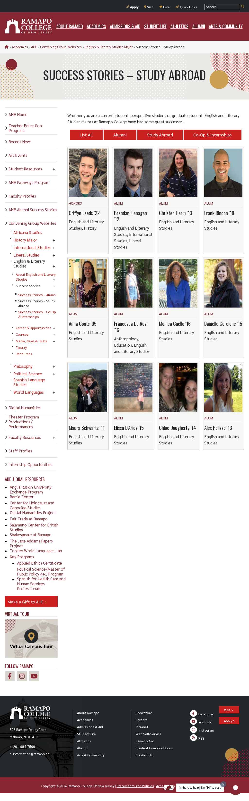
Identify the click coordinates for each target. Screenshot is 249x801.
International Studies (32, 247)
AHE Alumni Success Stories (33, 209)
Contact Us (144, 755)
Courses (22, 334)
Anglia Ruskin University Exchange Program (31, 489)
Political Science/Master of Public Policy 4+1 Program (41, 571)
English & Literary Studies (29, 263)
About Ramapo (88, 712)
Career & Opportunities (33, 327)
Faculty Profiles (22, 195)
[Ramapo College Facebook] (11, 676)
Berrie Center (22, 496)
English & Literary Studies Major (109, 46)
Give (166, 7)
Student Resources (25, 168)
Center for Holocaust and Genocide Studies (32, 505)
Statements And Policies (135, 786)
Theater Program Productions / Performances (24, 421)
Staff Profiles (20, 450)
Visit (150, 7)
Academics (20, 46)
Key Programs (22, 556)
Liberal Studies (26, 254)
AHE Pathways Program (29, 182)
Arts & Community (90, 755)
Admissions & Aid (90, 727)
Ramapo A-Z (145, 741)
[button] (235, 787)
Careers (141, 720)
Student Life (86, 734)
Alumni (120, 134)
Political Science (27, 373)
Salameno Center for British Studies (34, 527)
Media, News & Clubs (31, 341)
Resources (24, 353)
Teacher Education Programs (25, 128)
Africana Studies (27, 232)
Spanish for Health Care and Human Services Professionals (41, 583)
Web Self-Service (148, 734)
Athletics (84, 741)
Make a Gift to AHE (26, 601)
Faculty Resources (25, 437)
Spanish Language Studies (29, 382)
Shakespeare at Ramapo (31, 534)
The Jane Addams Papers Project (31, 543)
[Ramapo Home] (28, 26)
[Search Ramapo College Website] (242, 6)
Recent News (20, 141)
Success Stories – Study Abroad (36, 303)
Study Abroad (160, 134)
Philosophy (23, 366)
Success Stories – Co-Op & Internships (37, 314)
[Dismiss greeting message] (223, 784)
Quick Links (188, 7)
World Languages (28, 392)
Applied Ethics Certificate (39, 562)
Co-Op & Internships (212, 134)
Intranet (142, 727)
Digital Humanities (25, 407)
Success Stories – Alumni (37, 294)
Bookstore (144, 712)
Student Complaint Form (154, 748)
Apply (134, 7)
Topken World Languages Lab (36, 550)
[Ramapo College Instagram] (23, 676)
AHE (34, 46)
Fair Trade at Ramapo (29, 518)
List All (86, 134)
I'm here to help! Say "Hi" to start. (200, 787)
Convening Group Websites (61, 46)
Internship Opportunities (30, 464)
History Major (25, 239)
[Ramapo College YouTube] (35, 676)
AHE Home (18, 114)
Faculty (21, 347)
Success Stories (28, 286)
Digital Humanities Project (33, 512)
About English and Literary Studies (35, 276)
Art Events (18, 155)
